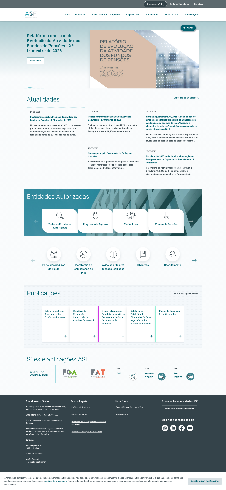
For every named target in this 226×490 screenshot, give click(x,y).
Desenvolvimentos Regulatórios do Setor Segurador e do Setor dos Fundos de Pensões (113, 317)
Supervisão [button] (133, 14)
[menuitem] (90, 407)
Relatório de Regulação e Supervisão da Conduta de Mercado (84, 316)
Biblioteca (198, 4)
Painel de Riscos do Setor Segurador (169, 312)
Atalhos (190, 28)
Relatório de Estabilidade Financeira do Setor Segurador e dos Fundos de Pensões (141, 317)
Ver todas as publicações (186, 293)
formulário (46, 420)
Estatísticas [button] (172, 14)
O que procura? (153, 4)
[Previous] (35, 221)
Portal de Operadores (179, 4)
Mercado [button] (80, 14)
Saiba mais (35, 60)
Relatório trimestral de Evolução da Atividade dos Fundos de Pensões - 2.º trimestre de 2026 (53, 43)
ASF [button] (67, 14)
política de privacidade (56, 481)
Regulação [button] (152, 14)
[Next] (190, 221)
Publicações (192, 14)
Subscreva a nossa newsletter (179, 408)
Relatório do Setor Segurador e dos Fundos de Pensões (55, 314)
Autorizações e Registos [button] (106, 14)
